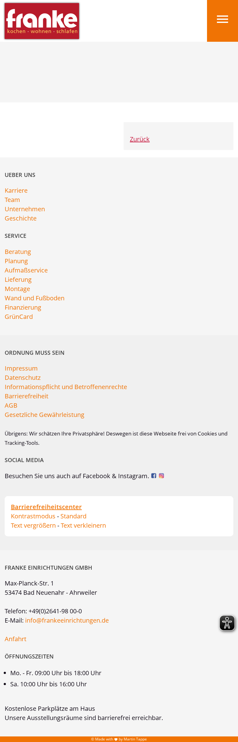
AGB (11, 405)
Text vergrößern (33, 525)
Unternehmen (25, 209)
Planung (16, 261)
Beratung (18, 251)
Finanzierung (23, 307)
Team (12, 199)
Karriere (16, 190)
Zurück (140, 139)
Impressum (21, 368)
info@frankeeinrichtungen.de (67, 620)
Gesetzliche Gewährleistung (44, 414)
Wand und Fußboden (34, 298)
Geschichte (21, 218)
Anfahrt (15, 639)
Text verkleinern (83, 525)
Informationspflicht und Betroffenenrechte (66, 387)
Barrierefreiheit (26, 396)
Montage (17, 289)
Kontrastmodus (33, 516)
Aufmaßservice (26, 270)
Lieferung (18, 279)
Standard (73, 516)
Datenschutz (23, 377)
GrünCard (19, 316)
